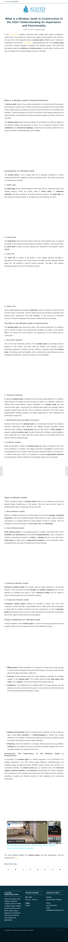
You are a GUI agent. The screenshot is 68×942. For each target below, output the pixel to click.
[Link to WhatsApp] (62, 930)
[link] (9, 824)
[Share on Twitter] (15, 869)
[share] (44, 823)
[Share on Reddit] (52, 869)
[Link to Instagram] (59, 930)
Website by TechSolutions (27, 930)
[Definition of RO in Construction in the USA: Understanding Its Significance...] (1, 471)
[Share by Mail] (59, 869)
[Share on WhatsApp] (23, 869)
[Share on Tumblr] (45, 869)
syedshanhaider (40, 29)
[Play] (54, 838)
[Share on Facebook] (8, 869)
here (16, 858)
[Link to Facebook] (57, 930)
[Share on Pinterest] (30, 869)
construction (14, 34)
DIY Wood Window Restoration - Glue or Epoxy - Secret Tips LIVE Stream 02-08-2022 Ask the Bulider (27, 824)
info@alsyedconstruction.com (55, 910)
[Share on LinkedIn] (37, 869)
